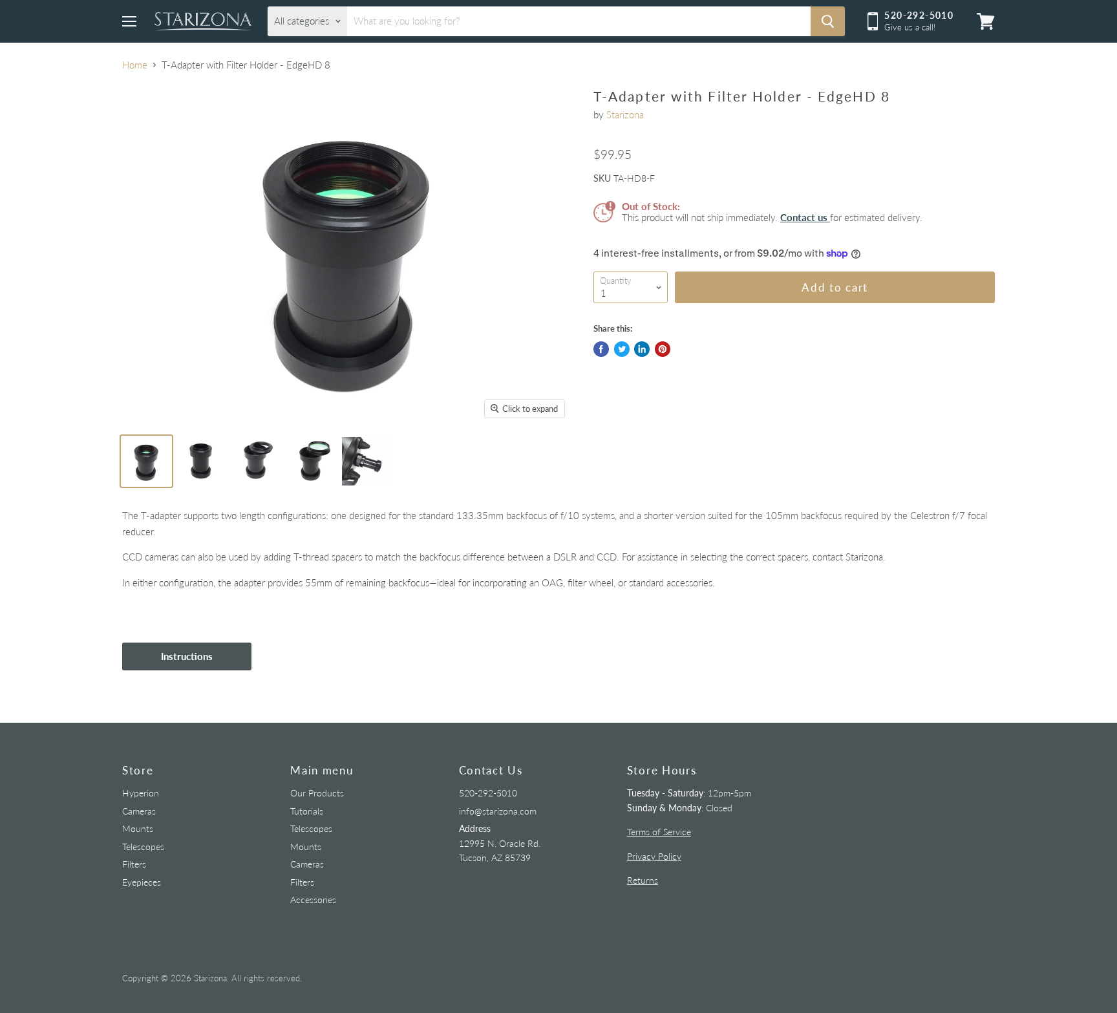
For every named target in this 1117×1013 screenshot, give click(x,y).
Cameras (139, 810)
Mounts (137, 828)
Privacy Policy (654, 856)
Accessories (313, 899)
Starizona (625, 114)
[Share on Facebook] (601, 349)
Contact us (805, 217)
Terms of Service (659, 831)
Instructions (187, 656)
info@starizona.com (498, 810)
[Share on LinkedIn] (642, 349)
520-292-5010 (488, 792)
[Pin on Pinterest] (662, 349)
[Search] (828, 21)
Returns (642, 880)
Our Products (317, 792)
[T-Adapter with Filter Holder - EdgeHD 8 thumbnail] (146, 461)
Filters (134, 863)
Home (134, 64)
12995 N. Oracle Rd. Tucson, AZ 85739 (499, 843)
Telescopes (143, 846)
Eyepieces (141, 882)
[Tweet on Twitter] (622, 349)
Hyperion (140, 792)
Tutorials (306, 810)
